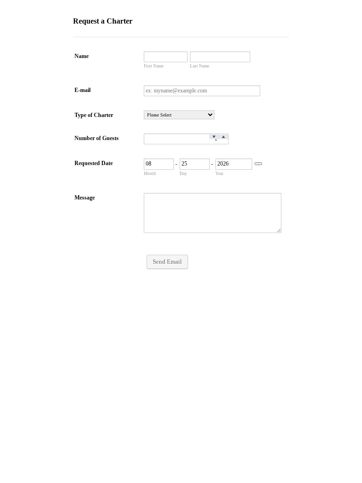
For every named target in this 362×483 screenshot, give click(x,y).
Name (81, 56)
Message (84, 197)
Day (183, 173)
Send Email (167, 261)
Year (219, 173)
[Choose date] (258, 163)
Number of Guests (96, 138)
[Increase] (223, 137)
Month (150, 173)
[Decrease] (214, 137)
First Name (154, 66)
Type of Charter (93, 115)
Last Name (199, 66)
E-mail (82, 90)
